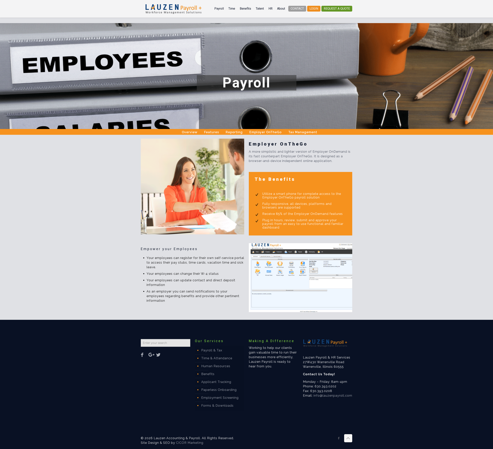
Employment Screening (220, 398)
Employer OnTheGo (265, 132)
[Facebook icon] (338, 438)
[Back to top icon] (348, 438)
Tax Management (302, 132)
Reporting (234, 132)
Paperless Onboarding (219, 390)
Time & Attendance (216, 358)
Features (211, 132)
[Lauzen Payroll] (173, 8)
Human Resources (215, 366)
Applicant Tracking (216, 382)
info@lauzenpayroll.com (333, 395)
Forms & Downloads (217, 405)
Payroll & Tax (211, 350)
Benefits (208, 374)
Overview (189, 132)
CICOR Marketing (189, 443)
